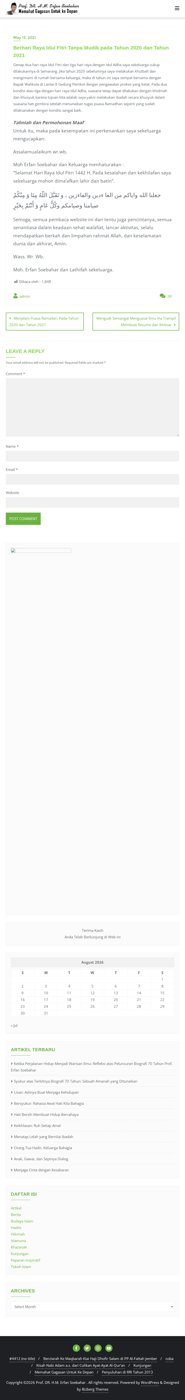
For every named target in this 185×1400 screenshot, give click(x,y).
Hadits (16, 1227)
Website (12, 492)
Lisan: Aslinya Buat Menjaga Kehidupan (46, 1092)
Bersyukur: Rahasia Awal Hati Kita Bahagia (49, 1103)
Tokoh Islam (21, 1266)
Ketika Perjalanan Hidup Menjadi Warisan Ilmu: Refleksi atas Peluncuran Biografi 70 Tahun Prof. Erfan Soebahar (91, 1066)
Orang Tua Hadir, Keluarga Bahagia (43, 1147)
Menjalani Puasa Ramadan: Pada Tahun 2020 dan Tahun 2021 (44, 321)
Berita (16, 1214)
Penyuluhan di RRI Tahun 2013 (127, 1372)
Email (12, 469)
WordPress (150, 1382)
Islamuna (18, 1240)
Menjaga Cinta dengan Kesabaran (41, 1169)
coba (169, 1358)
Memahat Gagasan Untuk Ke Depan (64, 1372)
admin (24, 296)
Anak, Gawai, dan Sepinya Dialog (41, 1158)
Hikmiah (18, 1234)
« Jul (14, 1025)
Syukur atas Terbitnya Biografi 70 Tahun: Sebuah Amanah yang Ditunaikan (75, 1081)
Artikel (16, 1208)
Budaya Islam (22, 1221)
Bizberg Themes (95, 1389)
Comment (15, 373)
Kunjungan (20, 1253)
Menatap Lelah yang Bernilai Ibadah (43, 1136)
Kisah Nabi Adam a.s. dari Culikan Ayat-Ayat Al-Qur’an (80, 1365)
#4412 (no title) (22, 1358)
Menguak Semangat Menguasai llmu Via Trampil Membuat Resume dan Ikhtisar (136, 321)
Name (12, 446)
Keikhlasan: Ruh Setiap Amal (37, 1125)
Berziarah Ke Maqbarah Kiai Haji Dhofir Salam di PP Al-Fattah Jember (100, 1358)
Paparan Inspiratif (25, 1260)
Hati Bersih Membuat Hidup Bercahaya (46, 1114)
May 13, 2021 (24, 37)
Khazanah (19, 1247)
